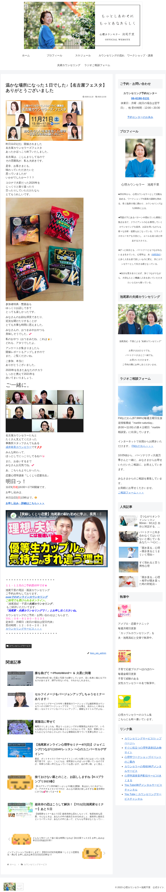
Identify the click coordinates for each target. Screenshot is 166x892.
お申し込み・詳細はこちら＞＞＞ (25, 503)
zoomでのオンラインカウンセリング (26, 597)
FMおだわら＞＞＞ (143, 446)
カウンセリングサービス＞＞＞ (24, 628)
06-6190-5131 (140, 98)
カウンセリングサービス (20, 646)
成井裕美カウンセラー (19, 447)
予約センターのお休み (140, 117)
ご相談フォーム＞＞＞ (131, 492)
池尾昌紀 (156, 254)
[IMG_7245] (44, 411)
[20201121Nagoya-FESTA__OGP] (44, 120)
